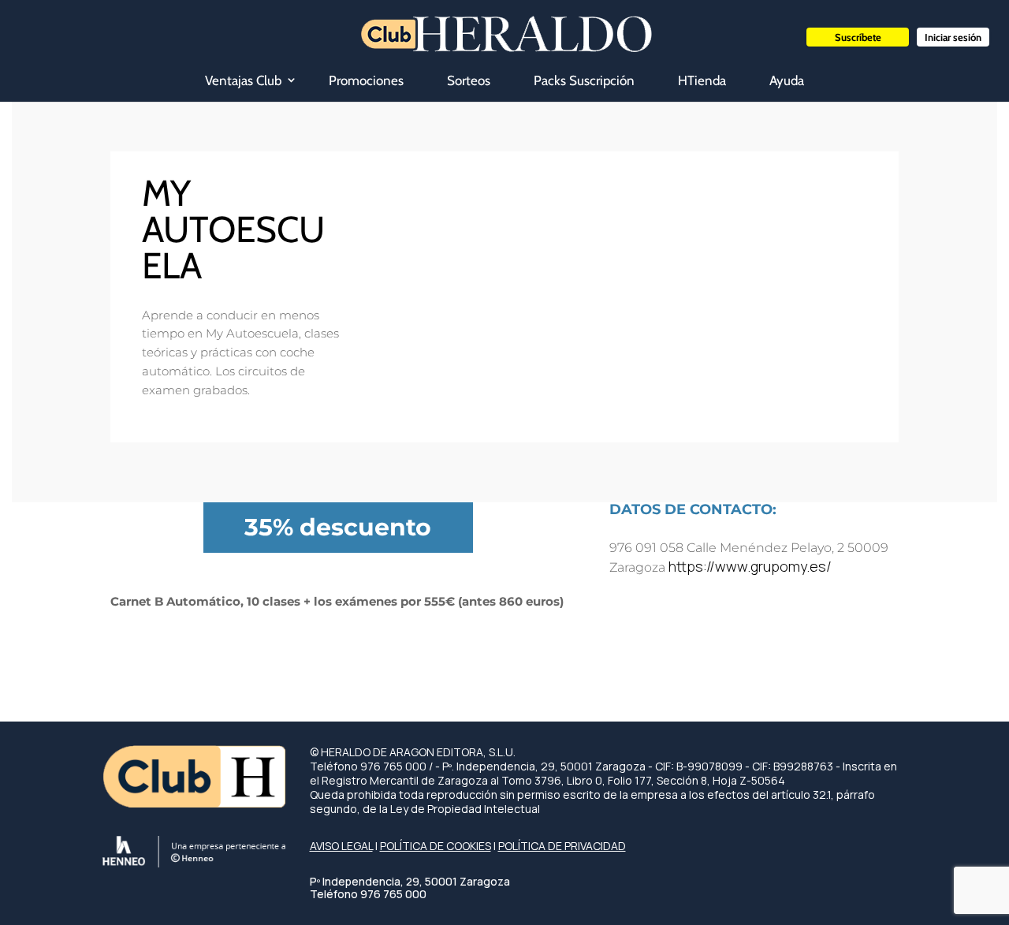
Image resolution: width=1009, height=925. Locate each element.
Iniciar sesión (953, 37)
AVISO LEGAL (341, 845)
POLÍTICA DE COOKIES (435, 845)
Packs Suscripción (584, 80)
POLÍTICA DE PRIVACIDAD (562, 845)
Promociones (366, 80)
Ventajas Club (243, 80)
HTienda (702, 80)
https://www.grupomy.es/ (750, 566)
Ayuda (786, 80)
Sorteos (468, 80)
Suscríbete (858, 37)
